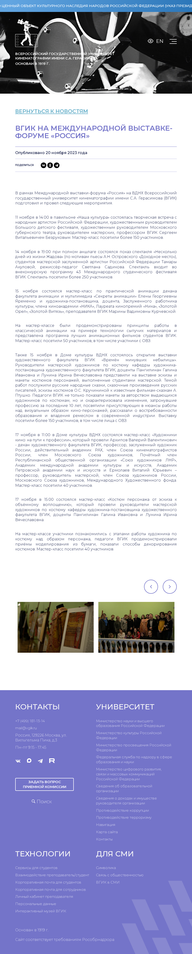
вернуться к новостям (51, 111)
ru (35, 728)
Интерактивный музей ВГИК (40, 911)
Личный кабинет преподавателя (44, 896)
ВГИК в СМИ (108, 882)
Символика (106, 868)
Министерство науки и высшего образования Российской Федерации (130, 723)
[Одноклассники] (50, 165)
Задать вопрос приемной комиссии (44, 784)
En (159, 41)
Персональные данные (35, 904)
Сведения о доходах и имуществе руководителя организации (126, 800)
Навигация (105, 824)
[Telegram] (56, 165)
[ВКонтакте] (43, 165)
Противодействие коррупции (122, 810)
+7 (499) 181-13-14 (30, 721)
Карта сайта (107, 832)
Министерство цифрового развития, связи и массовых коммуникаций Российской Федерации (129, 774)
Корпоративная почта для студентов (48, 882)
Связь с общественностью (120, 875)
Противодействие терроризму (123, 817)
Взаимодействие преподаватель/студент (52, 875)
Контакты (104, 839)
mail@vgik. (24, 728)
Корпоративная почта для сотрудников (50, 889)
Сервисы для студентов (36, 868)
